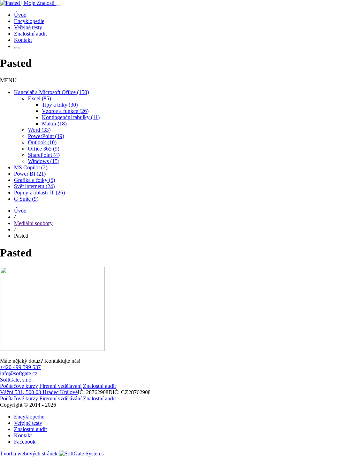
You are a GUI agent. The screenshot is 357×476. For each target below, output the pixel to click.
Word (39, 130)
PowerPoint (46, 136)
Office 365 (43, 149)
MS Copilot (30, 167)
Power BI (30, 174)
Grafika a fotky (34, 180)
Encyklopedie (29, 417)
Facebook (25, 442)
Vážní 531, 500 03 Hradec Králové (39, 392)
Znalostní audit (30, 429)
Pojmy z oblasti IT (39, 192)
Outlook (42, 142)
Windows (43, 161)
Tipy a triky (60, 105)
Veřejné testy (28, 423)
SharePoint (44, 155)
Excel (39, 98)
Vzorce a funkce (65, 111)
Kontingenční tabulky (71, 117)
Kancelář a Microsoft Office (51, 92)
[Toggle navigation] (58, 5)
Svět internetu (34, 186)
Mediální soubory (33, 223)
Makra (54, 123)
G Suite (26, 199)
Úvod (20, 211)
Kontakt (23, 435)
